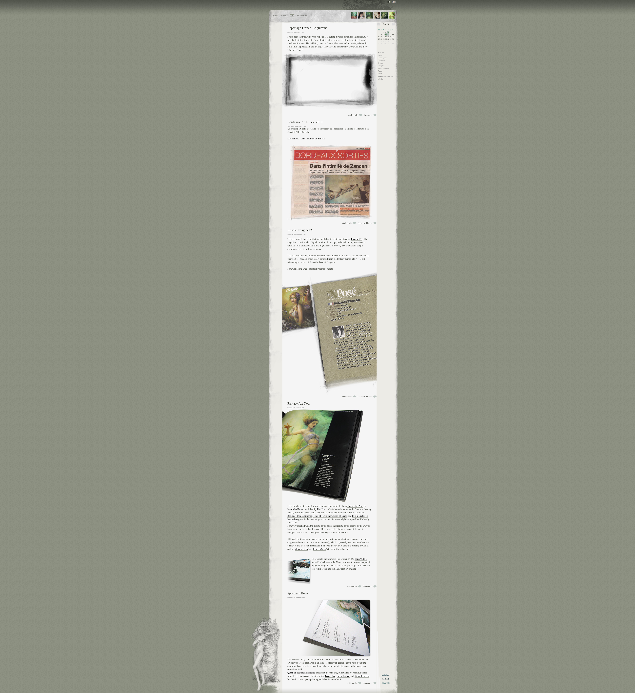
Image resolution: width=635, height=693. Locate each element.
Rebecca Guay (319, 549)
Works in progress (384, 68)
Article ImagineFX (300, 230)
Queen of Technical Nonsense (301, 672)
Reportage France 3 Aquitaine (307, 28)
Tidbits (380, 71)
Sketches (381, 52)
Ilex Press (321, 509)
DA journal (381, 60)
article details (353, 115)
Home (275, 15)
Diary (292, 15)
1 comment (368, 115)
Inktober (380, 79)
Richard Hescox (362, 676)
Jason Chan (330, 676)
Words (380, 55)
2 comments (367, 683)
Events (380, 63)
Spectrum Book (297, 593)
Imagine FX (356, 239)
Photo (380, 74)
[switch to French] (389, 2)
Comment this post (365, 223)
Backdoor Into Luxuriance (299, 516)
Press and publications (385, 76)
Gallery (283, 15)
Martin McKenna (295, 509)
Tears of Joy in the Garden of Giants (330, 516)
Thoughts (381, 66)
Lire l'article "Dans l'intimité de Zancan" (306, 138)
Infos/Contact (302, 15)
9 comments (367, 586)
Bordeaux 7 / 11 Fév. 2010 (304, 122)
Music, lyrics (382, 58)
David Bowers (343, 676)
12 (388, 34)
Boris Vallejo (361, 559)
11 (386, 34)
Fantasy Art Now (298, 403)
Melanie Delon (301, 549)
